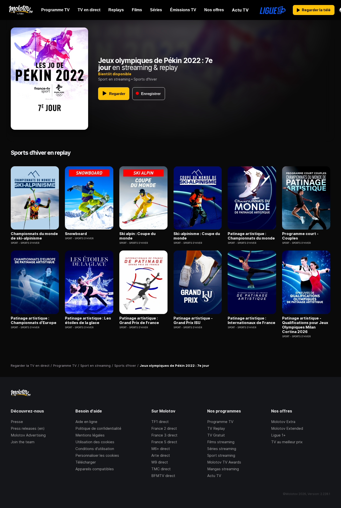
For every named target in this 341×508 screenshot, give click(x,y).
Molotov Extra (283, 421)
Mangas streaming (223, 468)
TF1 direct (160, 421)
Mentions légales (90, 435)
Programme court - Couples (300, 236)
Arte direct (160, 455)
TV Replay (216, 428)
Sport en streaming (114, 79)
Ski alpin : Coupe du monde (137, 236)
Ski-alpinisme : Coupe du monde (196, 236)
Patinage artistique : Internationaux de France (251, 320)
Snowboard (76, 234)
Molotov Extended (287, 428)
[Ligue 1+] (273, 10)
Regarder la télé (316, 10)
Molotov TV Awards (224, 462)
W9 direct (159, 462)
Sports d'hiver (145, 79)
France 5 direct (164, 442)
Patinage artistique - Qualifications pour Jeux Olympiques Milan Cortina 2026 (305, 325)
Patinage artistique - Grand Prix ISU (193, 320)
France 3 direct (164, 435)
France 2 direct (164, 428)
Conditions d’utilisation (94, 448)
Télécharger (85, 462)
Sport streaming (221, 455)
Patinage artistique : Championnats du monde (251, 236)
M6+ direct (160, 448)
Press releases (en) (28, 428)
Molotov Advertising (28, 435)
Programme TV (220, 421)
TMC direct (161, 468)
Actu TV (214, 475)
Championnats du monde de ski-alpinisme (34, 236)
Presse (17, 421)
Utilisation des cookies (94, 442)
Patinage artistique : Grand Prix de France (139, 320)
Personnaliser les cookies (97, 455)
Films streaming (220, 442)
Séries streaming (221, 448)
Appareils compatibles (94, 468)
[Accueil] (20, 10)
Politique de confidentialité (98, 428)
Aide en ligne (86, 421)
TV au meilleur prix (287, 442)
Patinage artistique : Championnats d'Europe (33, 320)
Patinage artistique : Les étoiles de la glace (88, 320)
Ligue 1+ (278, 435)
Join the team (22, 442)
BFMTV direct (163, 475)
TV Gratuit (216, 435)
